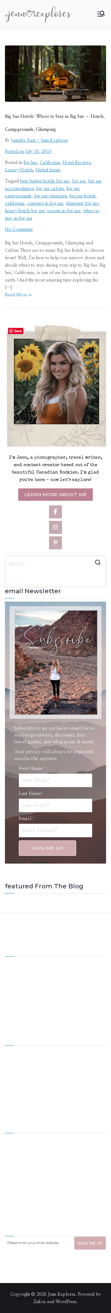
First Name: (31, 768)
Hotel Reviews (77, 163)
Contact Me (67, 1093)
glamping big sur (82, 203)
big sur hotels (82, 196)
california (14, 203)
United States (47, 170)
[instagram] (55, 527)
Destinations (17, 1061)
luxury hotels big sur (25, 211)
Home (11, 1051)
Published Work (71, 1072)
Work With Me (19, 1072)
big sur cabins (50, 189)
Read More (16, 295)
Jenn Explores (61, 1294)
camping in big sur (45, 203)
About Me (65, 1051)
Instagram (14, 1093)
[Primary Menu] (101, 14)
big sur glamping (50, 196)
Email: (26, 818)
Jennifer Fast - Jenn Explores (39, 140)
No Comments (19, 229)
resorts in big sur (63, 211)
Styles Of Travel (71, 1061)
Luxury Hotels (19, 170)
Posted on (28, 151)
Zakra (39, 1302)
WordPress (66, 1302)
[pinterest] (55, 542)
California (50, 163)
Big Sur (30, 163)
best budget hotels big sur (45, 181)
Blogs (61, 1082)
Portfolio (14, 1082)
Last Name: (31, 793)
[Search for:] (55, 563)
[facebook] (55, 511)
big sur (79, 181)
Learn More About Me (55, 494)
